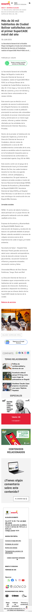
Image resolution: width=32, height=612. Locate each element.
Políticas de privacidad (15, 604)
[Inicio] (6, 3)
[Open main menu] (12, 3)
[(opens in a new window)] (25, 353)
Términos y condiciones (24, 603)
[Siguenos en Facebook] (9, 580)
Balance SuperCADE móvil (11, 335)
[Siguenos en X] (16, 580)
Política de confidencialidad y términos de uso (18, 366)
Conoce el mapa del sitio (13, 541)
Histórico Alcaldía (13, 8)
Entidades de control (11, 544)
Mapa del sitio (8, 604)
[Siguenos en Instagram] (19, 580)
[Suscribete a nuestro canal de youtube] (23, 580)
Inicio (3, 8)
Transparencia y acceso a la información (14, 552)
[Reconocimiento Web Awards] (24, 595)
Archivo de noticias (11, 548)
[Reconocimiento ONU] (7, 595)
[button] (16, 353)
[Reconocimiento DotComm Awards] (15, 595)
